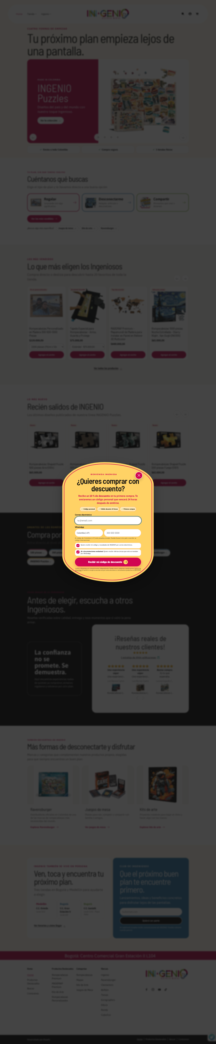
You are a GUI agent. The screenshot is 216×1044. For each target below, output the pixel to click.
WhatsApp (79, 527)
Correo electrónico (83, 515)
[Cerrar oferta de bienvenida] (139, 475)
